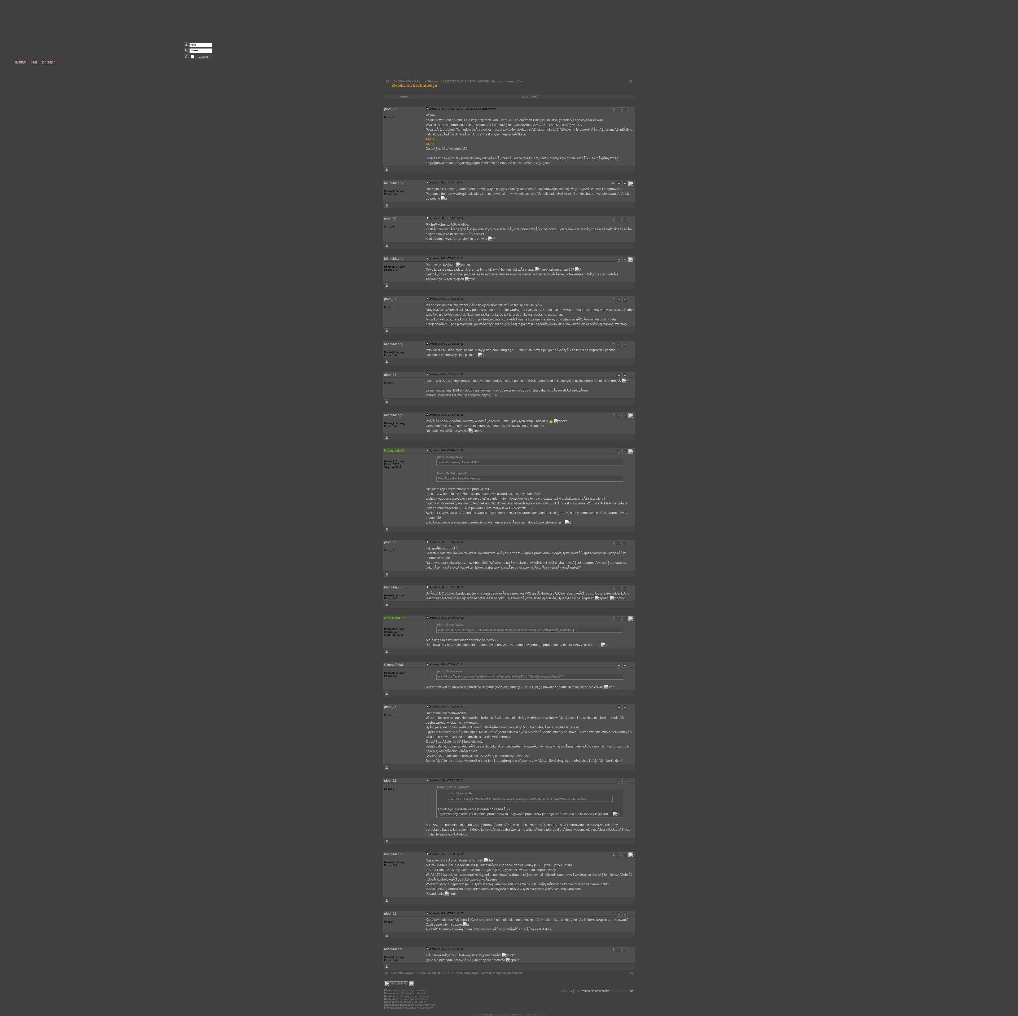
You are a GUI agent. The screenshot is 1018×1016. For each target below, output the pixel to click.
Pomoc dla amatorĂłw (507, 81)
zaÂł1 (430, 139)
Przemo (515, 1014)
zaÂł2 (430, 144)
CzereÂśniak (394, 665)
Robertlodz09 (394, 450)
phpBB (490, 1014)
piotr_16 (390, 109)
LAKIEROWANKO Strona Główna (415, 81)
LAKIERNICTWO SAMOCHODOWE (465, 81)
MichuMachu (393, 183)
